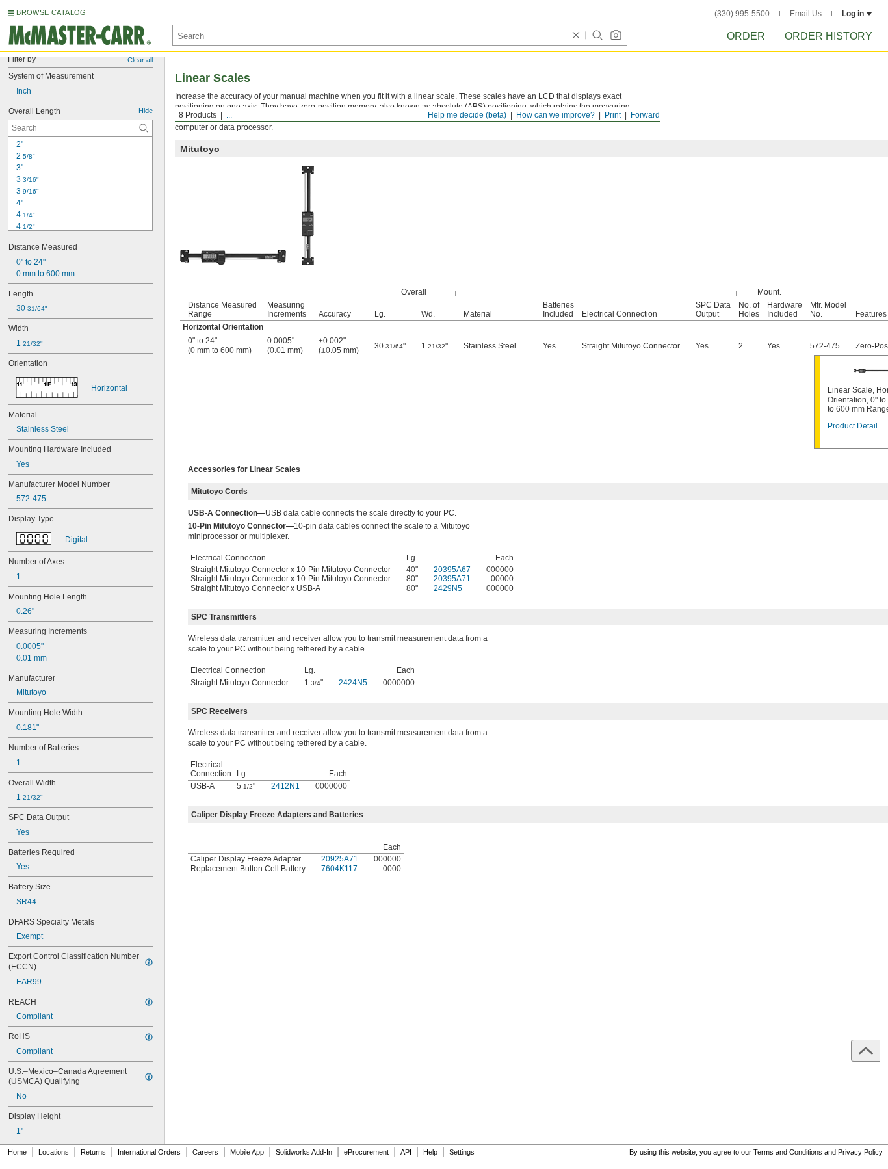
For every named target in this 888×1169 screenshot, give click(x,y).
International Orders (149, 1152)
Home (17, 1152)
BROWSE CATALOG (51, 12)
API (405, 1152)
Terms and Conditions (787, 1152)
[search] (143, 128)
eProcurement (366, 1152)
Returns (93, 1152)
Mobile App (247, 1152)
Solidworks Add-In (304, 1152)
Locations (53, 1152)
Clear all (140, 60)
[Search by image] (615, 35)
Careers (205, 1152)
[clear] (576, 35)
